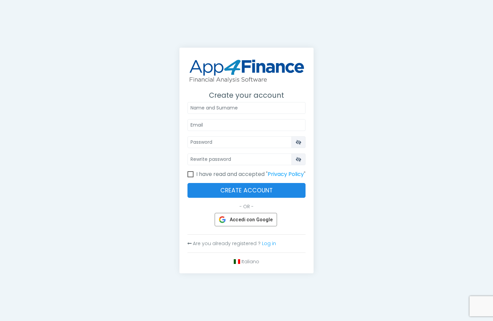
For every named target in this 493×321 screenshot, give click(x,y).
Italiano (249, 261)
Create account (246, 190)
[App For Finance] (246, 68)
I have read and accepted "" (251, 174)
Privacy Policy (286, 174)
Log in (269, 243)
